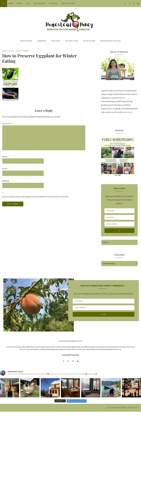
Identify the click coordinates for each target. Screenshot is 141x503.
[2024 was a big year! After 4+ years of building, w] (50, 387)
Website (5, 181)
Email (5, 169)
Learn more (127, 112)
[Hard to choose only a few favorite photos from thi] (111, 387)
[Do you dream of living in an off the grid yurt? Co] (9, 387)
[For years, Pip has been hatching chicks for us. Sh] (29, 387)
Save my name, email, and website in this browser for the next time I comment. (35, 197)
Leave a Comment (22, 51)
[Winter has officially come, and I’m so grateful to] (90, 387)
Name (5, 156)
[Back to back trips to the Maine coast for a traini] (131, 387)
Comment (7, 123)
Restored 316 (133, 407)
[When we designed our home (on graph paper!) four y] (70, 387)
